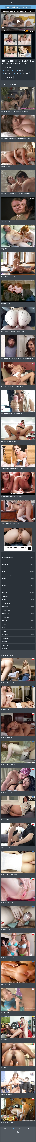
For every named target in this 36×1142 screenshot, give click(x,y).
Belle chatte (8, 74)
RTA (18, 1132)
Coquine (7, 70)
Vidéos (8, 7)
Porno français (25, 7)
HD (14, 70)
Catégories (15, 7)
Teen (16, 74)
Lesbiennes (21, 70)
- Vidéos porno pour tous (20, 1129)
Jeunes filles (25, 74)
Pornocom (6, 2)
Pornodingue (8, 77)
